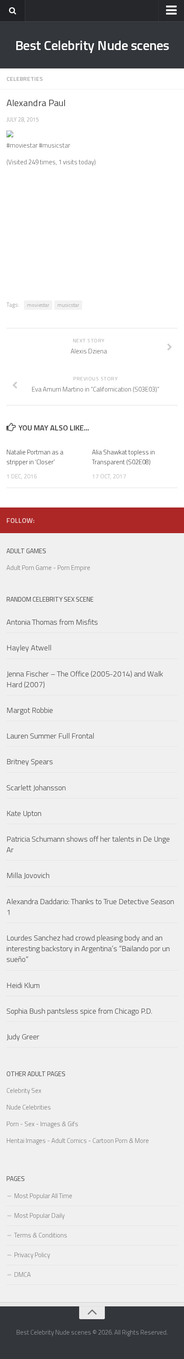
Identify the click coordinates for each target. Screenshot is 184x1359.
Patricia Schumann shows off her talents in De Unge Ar (88, 844)
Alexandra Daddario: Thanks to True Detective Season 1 (90, 907)
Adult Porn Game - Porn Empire (48, 568)
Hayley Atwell (28, 647)
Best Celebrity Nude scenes (92, 45)
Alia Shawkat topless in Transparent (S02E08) (123, 457)
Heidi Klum (23, 985)
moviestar (38, 305)
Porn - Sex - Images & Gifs (42, 1124)
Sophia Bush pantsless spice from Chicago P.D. (79, 1011)
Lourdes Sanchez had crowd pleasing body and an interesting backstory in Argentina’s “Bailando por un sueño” (88, 948)
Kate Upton (24, 813)
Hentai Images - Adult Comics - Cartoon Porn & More (77, 1140)
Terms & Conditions (40, 1235)
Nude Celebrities (28, 1107)
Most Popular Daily (39, 1215)
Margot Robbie (29, 710)
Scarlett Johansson (36, 787)
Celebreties (24, 78)
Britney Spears (29, 761)
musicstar (68, 305)
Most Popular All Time (43, 1196)
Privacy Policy (32, 1255)
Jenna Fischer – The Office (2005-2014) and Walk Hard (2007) (84, 679)
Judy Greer (22, 1036)
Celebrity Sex (24, 1090)
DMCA (22, 1274)
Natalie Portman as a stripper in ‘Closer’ (34, 457)
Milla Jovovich (28, 875)
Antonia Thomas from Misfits (52, 622)
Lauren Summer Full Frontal (50, 736)
